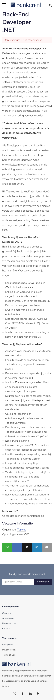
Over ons (6, 613)
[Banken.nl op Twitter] (14, 694)
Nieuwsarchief (9, 623)
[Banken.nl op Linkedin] (30, 694)
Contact (6, 628)
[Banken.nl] (31, 3)
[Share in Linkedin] (37, 547)
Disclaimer (7, 644)
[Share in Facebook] (17, 547)
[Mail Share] (47, 547)
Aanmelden (43, 581)
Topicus (21, 529)
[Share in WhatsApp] (7, 547)
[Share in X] (27, 547)
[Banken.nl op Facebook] (22, 694)
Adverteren (8, 618)
